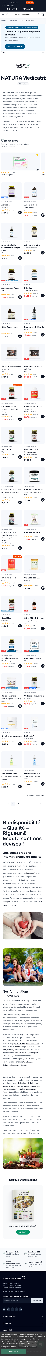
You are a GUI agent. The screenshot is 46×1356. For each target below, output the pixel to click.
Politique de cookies (8, 1346)
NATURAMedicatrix (7, 202)
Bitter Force (9, 328)
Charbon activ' (11, 492)
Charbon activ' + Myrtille (9, 536)
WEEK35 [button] (29, 3)
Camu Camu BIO (34, 407)
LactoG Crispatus (7, 175)
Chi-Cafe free (32, 579)
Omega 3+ (24, 1059)
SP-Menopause (14, 1086)
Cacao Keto (11, 367)
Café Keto (33, 367)
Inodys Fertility (8, 1050)
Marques (13, 21)
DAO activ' (29, 736)
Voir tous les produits (36, 795)
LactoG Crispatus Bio (31, 1086)
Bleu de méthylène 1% (34, 327)
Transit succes (28, 1062)
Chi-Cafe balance (32, 532)
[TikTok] (12, 1309)
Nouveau (5, 197)
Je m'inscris (37, 1300)
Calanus (10, 409)
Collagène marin (11, 697)
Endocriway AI (23, 1083)
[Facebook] (4, 1309)
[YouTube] (16, 1309)
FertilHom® (19, 1046)
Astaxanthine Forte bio (10, 289)
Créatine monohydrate (11, 736)
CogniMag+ (9, 658)
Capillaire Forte (31, 450)
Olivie (12, 884)
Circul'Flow (6, 618)
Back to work (11, 651)
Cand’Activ (6, 449)
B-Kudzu (28, 288)
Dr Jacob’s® (30, 873)
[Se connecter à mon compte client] (38, 14)
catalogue (6, 901)
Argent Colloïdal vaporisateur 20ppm (10, 248)
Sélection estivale (12, 280)
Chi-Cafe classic (8, 577)
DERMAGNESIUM (11, 776)
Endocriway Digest (18, 1065)
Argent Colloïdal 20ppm (31, 206)
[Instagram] (8, 1309)
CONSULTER (23, 1232)
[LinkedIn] (20, 1309)
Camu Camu (20, 1043)
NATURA (22, 14)
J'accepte (13, 1351)
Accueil (3, 21)
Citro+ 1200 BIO (34, 619)
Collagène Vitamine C (34, 695)
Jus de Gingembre (32, 1043)
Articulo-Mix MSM (32, 245)
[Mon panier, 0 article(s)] (43, 14)
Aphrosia (5, 204)
